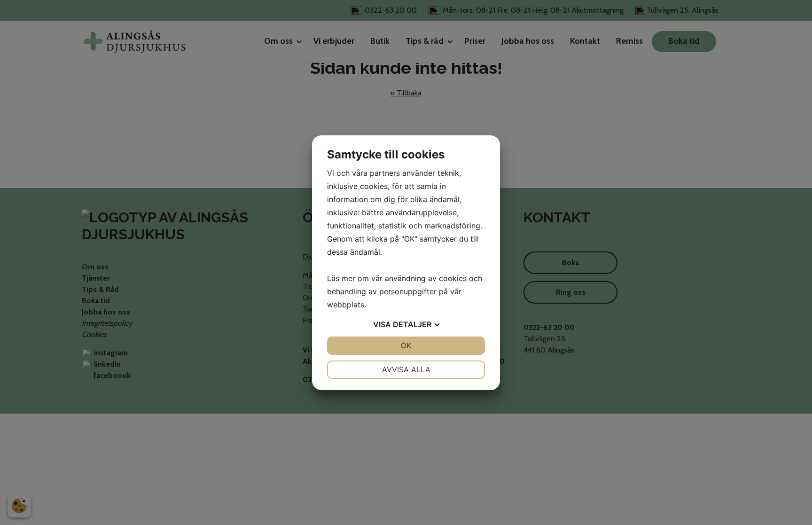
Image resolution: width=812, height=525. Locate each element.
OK (406, 345)
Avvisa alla (406, 369)
